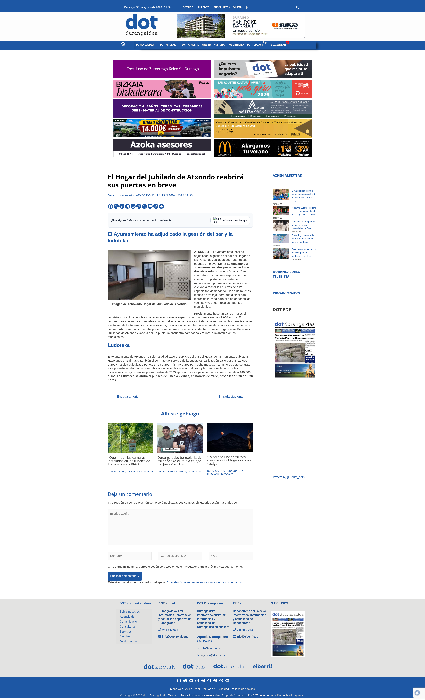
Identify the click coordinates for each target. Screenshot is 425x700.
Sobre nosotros (130, 611)
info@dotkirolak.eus (175, 636)
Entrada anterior (126, 396)
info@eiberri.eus (247, 636)
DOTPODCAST (255, 44)
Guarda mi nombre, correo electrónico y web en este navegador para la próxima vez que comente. (177, 566)
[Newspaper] (227, 680)
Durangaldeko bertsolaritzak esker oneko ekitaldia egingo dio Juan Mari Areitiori (179, 460)
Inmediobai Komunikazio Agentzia (283, 695)
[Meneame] (144, 206)
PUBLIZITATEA (236, 44)
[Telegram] (127, 206)
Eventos (125, 636)
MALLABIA (132, 471)
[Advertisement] (295, 427)
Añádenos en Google (235, 220)
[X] (116, 206)
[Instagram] (138, 206)
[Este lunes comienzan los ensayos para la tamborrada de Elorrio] (281, 253)
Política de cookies (243, 689)
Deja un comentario (121, 195)
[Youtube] (191, 680)
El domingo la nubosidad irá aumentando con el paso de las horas (303, 238)
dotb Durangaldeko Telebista (161, 695)
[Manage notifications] (417, 692)
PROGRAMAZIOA (286, 292)
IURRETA (181, 471)
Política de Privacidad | (216, 689)
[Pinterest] (121, 206)
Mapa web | (177, 689)
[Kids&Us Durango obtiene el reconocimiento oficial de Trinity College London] (281, 210)
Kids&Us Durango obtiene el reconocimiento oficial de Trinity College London (304, 211)
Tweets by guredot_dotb (289, 477)
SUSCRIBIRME (280, 603)
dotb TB (206, 44)
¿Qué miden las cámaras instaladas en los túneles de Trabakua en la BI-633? (129, 460)
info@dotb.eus (210, 648)
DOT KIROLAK (168, 44)
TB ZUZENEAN (277, 44)
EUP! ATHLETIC (190, 44)
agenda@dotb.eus (213, 655)
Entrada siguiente (233, 396)
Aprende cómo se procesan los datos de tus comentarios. (204, 582)
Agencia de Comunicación (129, 619)
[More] (161, 206)
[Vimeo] (197, 680)
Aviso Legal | (193, 689)
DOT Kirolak (167, 603)
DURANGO (213, 474)
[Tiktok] (209, 680)
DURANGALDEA (145, 44)
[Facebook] (110, 206)
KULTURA (219, 44)
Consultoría (127, 626)
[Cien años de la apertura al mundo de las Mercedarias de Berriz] (281, 225)
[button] (146, 45)
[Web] (231, 556)
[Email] (150, 206)
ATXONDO (143, 195)
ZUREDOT (203, 7)
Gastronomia (128, 641)
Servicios (126, 631)
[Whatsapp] (133, 206)
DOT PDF (188, 7)
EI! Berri (239, 603)
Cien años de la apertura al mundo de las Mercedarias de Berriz (303, 225)
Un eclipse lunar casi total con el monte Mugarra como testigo (229, 460)
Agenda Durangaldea (212, 637)
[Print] (155, 206)
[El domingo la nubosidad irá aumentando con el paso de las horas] (281, 238)
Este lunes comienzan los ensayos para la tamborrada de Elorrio (304, 252)
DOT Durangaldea (210, 603)
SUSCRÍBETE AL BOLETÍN (228, 7)
